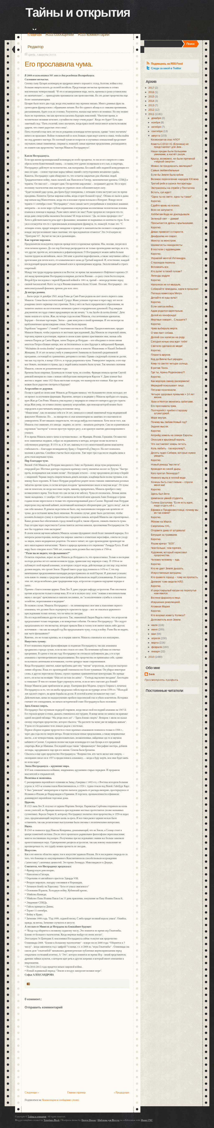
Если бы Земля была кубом (167, 174)
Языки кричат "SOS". (163, 543)
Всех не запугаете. (162, 209)
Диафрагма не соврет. (164, 236)
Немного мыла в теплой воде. (168, 477)
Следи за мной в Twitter (166, 68)
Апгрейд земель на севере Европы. (172, 435)
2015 (151, 96)
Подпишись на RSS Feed (167, 63)
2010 (151, 656)
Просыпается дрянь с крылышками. (172, 223)
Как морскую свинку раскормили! (170, 381)
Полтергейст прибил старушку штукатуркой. (169, 412)
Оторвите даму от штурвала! (168, 530)
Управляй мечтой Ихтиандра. (168, 258)
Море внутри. (159, 417)
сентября (157, 131)
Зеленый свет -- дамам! (165, 218)
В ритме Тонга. (159, 368)
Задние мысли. (160, 426)
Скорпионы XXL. (161, 526)
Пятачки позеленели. (163, 389)
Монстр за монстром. (163, 240)
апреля (155, 638)
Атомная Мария (160, 606)
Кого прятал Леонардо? (165, 473)
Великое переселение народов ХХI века (175, 179)
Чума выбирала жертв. (164, 328)
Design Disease (89, 1120)
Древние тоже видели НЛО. (167, 581)
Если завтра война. (162, 306)
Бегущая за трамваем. (164, 534)
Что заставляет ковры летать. (169, 444)
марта (155, 642)
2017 (151, 87)
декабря (156, 118)
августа (155, 135)
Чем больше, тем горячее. (166, 548)
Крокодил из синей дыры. (166, 469)
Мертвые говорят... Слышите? (169, 319)
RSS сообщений (60, 34)
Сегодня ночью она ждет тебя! (169, 341)
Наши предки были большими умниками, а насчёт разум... (169, 153)
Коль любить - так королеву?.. (168, 448)
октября (156, 126)
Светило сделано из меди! (166, 346)
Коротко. (156, 201)
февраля (156, 647)
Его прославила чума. (59, 64)
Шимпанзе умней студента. (167, 498)
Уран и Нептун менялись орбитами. (172, 401)
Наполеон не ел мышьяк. (166, 284)
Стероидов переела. (163, 262)
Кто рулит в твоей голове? (166, 271)
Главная (34, 34)
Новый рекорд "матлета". (166, 464)
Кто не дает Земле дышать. (167, 568)
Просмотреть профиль (161, 679)
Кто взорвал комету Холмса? (168, 615)
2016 (151, 92)
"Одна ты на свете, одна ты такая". (171, 196)
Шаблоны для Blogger (109, 1120)
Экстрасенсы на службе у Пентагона (173, 188)
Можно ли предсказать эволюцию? (171, 166)
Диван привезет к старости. (167, 231)
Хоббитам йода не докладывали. (170, 214)
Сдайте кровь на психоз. (165, 205)
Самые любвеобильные (165, 170)
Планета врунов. (161, 354)
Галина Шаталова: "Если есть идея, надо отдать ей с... (172, 504)
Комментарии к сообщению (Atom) (60, 1099)
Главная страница (76, 1092)
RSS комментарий (93, 34)
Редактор (35, 47)
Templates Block (52, 1120)
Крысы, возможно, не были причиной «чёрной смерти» (173, 160)
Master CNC (147, 1120)
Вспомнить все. (160, 267)
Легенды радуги (160, 275)
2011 (151, 114)
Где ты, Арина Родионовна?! (168, 372)
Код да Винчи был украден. (167, 359)
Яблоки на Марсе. (161, 521)
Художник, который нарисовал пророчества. (169, 554)
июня (154, 629)
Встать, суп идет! (161, 192)
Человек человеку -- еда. (165, 559)
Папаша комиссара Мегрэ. (166, 293)
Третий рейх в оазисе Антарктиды (171, 183)
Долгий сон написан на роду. (168, 337)
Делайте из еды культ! (164, 297)
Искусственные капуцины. (166, 572)
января (155, 651)
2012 (151, 109)
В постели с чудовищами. (166, 249)
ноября (155, 122)
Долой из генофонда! (163, 315)
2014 (151, 101)
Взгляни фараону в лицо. (166, 597)
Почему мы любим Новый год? (169, 422)
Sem (152, 674)
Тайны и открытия (77, 12)
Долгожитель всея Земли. (166, 619)
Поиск (190, 43)
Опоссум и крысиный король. (168, 439)
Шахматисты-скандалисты (166, 245)
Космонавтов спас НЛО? (165, 139)
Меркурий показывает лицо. (167, 385)
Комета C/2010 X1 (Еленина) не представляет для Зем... (170, 145)
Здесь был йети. (160, 493)
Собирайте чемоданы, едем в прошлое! (174, 288)
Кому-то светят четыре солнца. (169, 363)
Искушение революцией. (165, 602)
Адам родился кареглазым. (167, 310)
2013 (151, 105)
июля (154, 625)
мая (153, 633)
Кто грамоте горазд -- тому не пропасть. (174, 577)
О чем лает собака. (162, 332)
